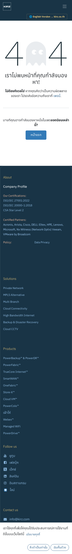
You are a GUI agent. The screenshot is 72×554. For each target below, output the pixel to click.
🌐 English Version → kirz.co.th (47, 16)
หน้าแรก (36, 135)
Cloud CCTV (10, 329)
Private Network (13, 288)
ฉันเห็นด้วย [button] (60, 547)
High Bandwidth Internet (18, 315)
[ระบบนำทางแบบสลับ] (64, 6)
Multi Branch (11, 301)
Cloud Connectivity (15, 308)
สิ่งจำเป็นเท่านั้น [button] (38, 547)
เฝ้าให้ (7, 412)
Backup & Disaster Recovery (20, 322)
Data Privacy (42, 242)
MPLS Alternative (14, 295)
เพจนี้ (56, 96)
